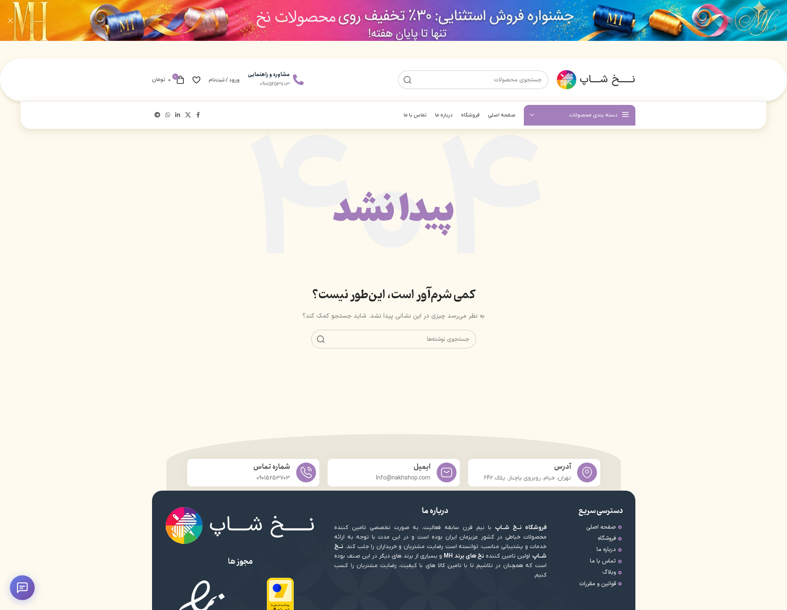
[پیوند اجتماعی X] (188, 115)
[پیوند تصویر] (280, 596)
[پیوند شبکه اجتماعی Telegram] (157, 115)
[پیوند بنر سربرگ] (393, 20)
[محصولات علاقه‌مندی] (196, 79)
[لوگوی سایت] (596, 79)
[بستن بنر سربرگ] (10, 20)
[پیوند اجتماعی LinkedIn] (178, 115)
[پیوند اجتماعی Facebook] (198, 115)
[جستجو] (320, 339)
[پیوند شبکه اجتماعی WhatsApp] (168, 115)
